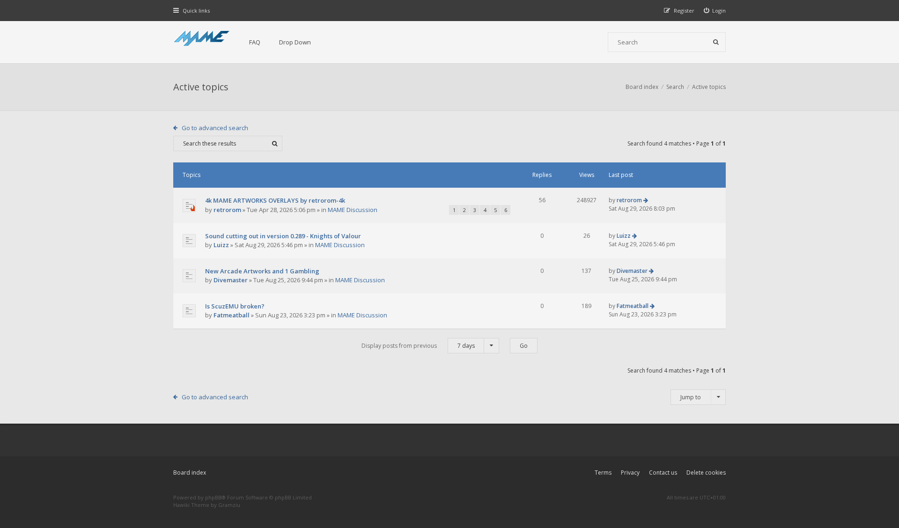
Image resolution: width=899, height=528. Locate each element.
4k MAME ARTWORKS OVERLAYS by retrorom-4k (275, 200)
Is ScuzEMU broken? (235, 306)
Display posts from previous (418, 346)
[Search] (716, 42)
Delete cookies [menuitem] (706, 473)
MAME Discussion (352, 209)
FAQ (254, 42)
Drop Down (295, 42)
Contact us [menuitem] (663, 473)
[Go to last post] (645, 200)
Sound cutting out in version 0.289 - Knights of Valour (283, 236)
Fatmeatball (232, 315)
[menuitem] (715, 10)
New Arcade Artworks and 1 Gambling (262, 271)
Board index (189, 473)
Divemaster (231, 280)
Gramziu (229, 504)
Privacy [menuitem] (630, 473)
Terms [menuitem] (603, 473)
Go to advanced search (215, 128)
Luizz (221, 245)
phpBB (213, 497)
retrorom (227, 209)
